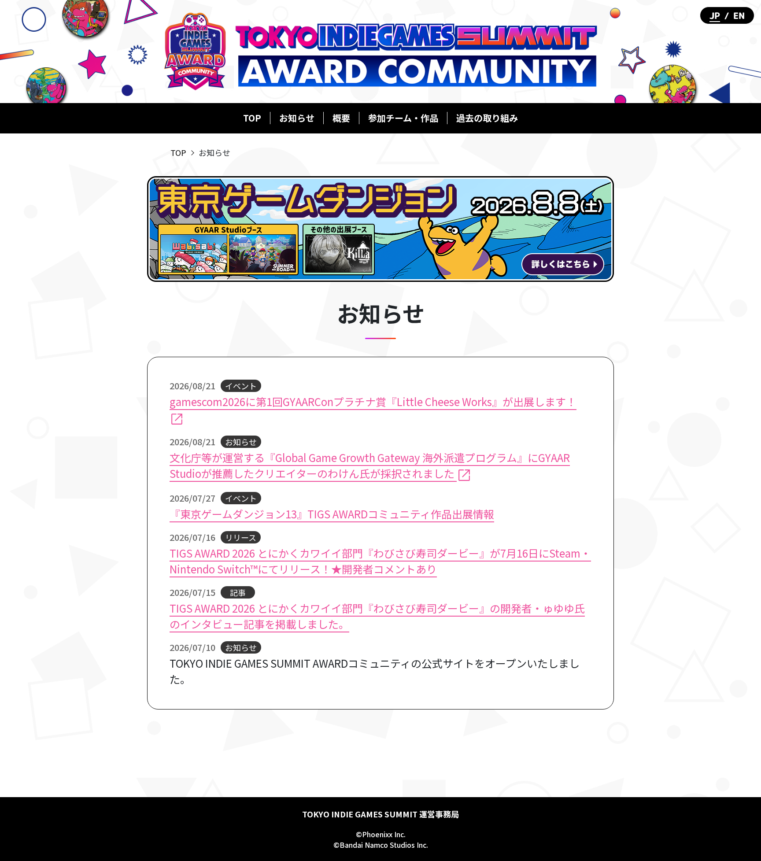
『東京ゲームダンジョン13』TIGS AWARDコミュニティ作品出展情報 (332, 513)
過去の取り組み (487, 118)
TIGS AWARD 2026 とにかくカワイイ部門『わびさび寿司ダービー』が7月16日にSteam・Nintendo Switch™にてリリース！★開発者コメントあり (380, 560)
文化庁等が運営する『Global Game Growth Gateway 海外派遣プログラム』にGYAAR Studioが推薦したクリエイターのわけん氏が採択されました (370, 465)
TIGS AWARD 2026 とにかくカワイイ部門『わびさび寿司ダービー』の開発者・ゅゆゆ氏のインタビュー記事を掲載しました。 (377, 616)
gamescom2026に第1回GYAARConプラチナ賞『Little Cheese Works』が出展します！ (373, 401)
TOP (252, 118)
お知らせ (296, 118)
